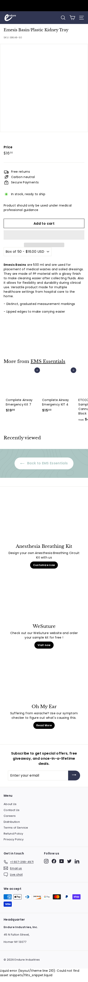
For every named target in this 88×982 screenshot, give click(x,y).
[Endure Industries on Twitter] (69, 861)
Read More (44, 725)
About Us (10, 804)
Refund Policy (13, 834)
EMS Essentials (48, 361)
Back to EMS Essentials (47, 463)
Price (8, 147)
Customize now (44, 565)
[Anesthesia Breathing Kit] (44, 520)
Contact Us (12, 810)
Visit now (44, 645)
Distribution (12, 822)
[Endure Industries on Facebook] (54, 861)
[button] (44, 235)
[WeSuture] (44, 600)
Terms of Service (16, 828)
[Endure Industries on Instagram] (46, 861)
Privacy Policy (13, 839)
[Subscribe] (74, 776)
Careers (10, 816)
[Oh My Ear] (44, 680)
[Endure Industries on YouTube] (61, 861)
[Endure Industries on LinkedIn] (77, 861)
